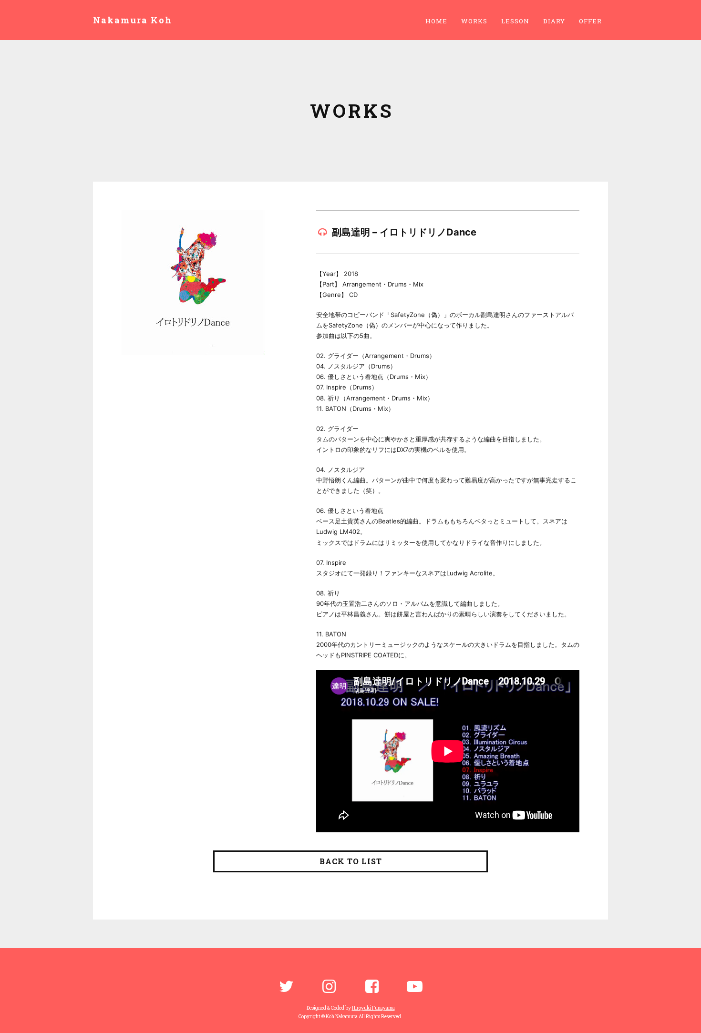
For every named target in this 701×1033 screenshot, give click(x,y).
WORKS (474, 21)
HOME (436, 21)
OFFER (590, 21)
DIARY (554, 21)
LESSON (515, 21)
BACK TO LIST (351, 861)
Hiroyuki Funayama (373, 1008)
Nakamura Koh (132, 20)
